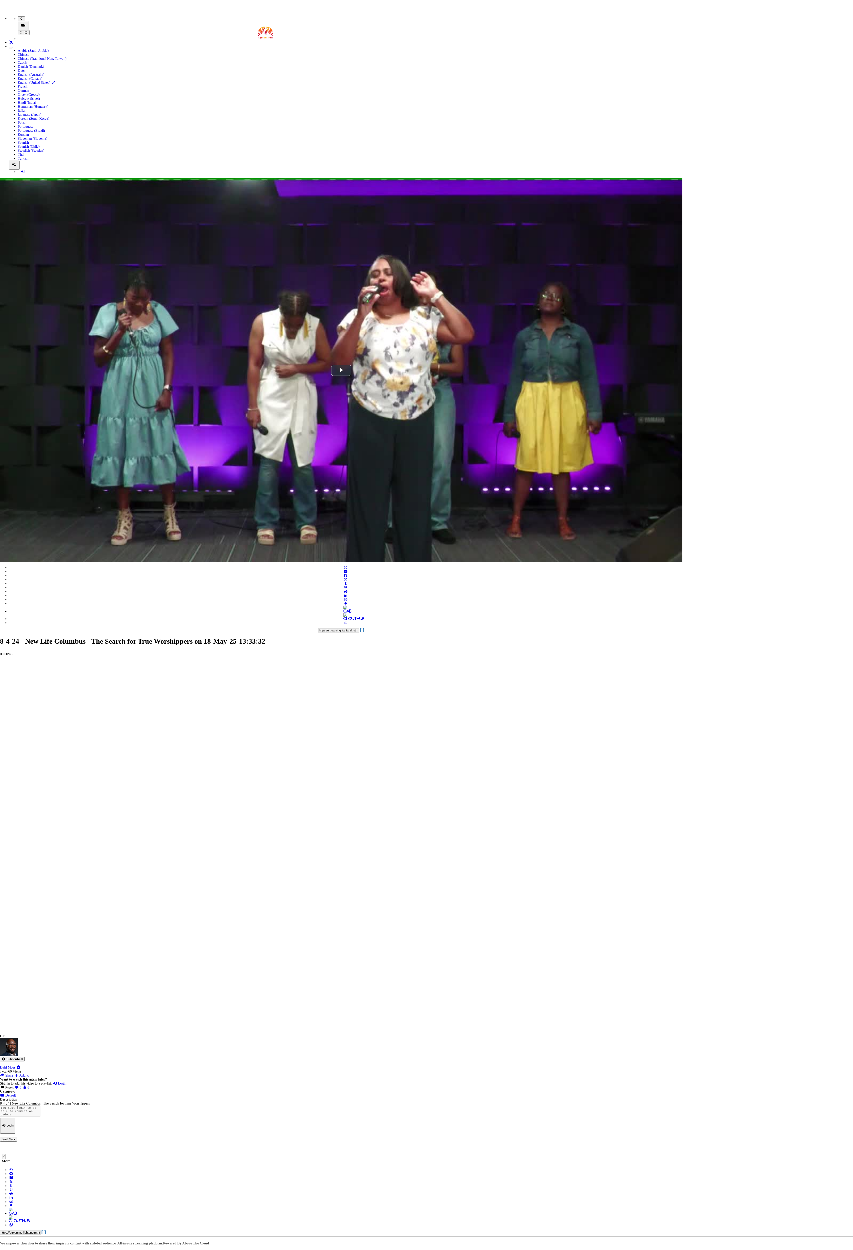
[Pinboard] (345, 603)
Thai (21, 154)
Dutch (22, 70)
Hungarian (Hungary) (33, 106)
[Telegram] (345, 571)
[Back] (21, 18)
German (23, 90)
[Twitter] (345, 579)
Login (61, 1083)
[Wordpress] (345, 599)
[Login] (23, 171)
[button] (12, 1059)
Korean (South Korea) (33, 118)
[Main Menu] (23, 25)
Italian (22, 110)
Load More (8, 1139)
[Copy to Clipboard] (345, 623)
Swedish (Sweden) (31, 150)
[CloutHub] (345, 619)
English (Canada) (30, 78)
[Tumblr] (345, 583)
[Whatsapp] (345, 567)
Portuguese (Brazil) (31, 130)
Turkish (23, 158)
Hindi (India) (27, 102)
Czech (22, 62)
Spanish (23, 142)
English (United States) (34, 82)
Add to (24, 1075)
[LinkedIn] (345, 595)
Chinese (23, 54)
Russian (23, 134)
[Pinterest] (345, 587)
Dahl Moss (8, 1067)
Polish (22, 122)
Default (10, 1095)
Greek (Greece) (29, 94)
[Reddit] (345, 591)
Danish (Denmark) (31, 66)
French (23, 86)
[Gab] (345, 611)
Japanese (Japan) (29, 114)
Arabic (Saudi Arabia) (33, 50)
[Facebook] (345, 575)
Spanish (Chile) (29, 146)
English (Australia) (31, 74)
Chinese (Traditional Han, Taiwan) (42, 58)
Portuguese (25, 126)
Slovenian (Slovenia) (32, 138)
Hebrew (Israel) (29, 98)
